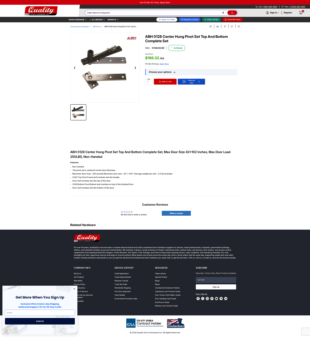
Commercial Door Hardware (79, 27)
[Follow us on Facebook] (198, 298)
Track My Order (121, 284)
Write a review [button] (176, 213)
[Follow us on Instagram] (207, 298)
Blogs (157, 281)
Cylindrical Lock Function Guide (167, 291)
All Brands (97, 20)
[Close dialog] (74, 289)
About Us (77, 273)
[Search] (232, 12)
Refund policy (79, 288)
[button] (223, 12)
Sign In (273, 12)
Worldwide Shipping (123, 288)
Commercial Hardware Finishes (167, 288)
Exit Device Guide (162, 302)
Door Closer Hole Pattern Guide (167, 295)
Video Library (160, 273)
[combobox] (156, 12)
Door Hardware (76, 20)
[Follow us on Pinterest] (212, 298)
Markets (112, 20)
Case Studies (120, 295)
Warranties (78, 281)
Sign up (216, 287)
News (157, 284)
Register (288, 12)
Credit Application (122, 273)
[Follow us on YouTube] (216, 298)
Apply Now (164, 64)
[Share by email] (210, 26)
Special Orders (161, 277)
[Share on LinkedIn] (217, 26)
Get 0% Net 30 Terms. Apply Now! (155, 2)
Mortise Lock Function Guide (166, 306)
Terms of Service (81, 291)
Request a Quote (121, 281)
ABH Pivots (97, 27)
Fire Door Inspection (123, 291)
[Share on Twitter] (232, 26)
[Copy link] (238, 26)
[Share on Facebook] (224, 26)
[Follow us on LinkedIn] (225, 298)
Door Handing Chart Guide (165, 299)
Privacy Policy (79, 284)
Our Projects (79, 277)
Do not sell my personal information (83, 296)
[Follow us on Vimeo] (221, 298)
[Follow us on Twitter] (202, 298)
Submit (40, 321)
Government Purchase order (126, 299)
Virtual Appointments (123, 277)
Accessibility (79, 301)
